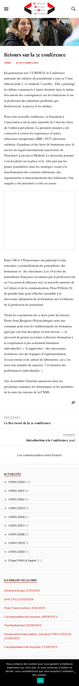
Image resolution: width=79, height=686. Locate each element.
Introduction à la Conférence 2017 (50, 440)
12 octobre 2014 (27, 62)
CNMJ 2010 (16, 482)
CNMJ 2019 (16, 542)
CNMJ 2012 (16, 499)
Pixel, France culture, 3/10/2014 (24, 607)
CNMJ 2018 (16, 534)
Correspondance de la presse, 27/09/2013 (30, 646)
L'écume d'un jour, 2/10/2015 (22, 590)
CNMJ (7, 62)
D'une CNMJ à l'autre (22, 560)
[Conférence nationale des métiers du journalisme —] (39, 9)
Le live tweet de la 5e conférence (27, 423)
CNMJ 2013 (16, 508)
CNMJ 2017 (16, 525)
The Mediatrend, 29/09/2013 (22, 625)
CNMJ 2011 (16, 490)
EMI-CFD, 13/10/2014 (18, 599)
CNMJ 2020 (16, 551)
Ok (40, 680)
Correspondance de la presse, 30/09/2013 (30, 616)
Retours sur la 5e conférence (35, 54)
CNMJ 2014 (16, 516)
